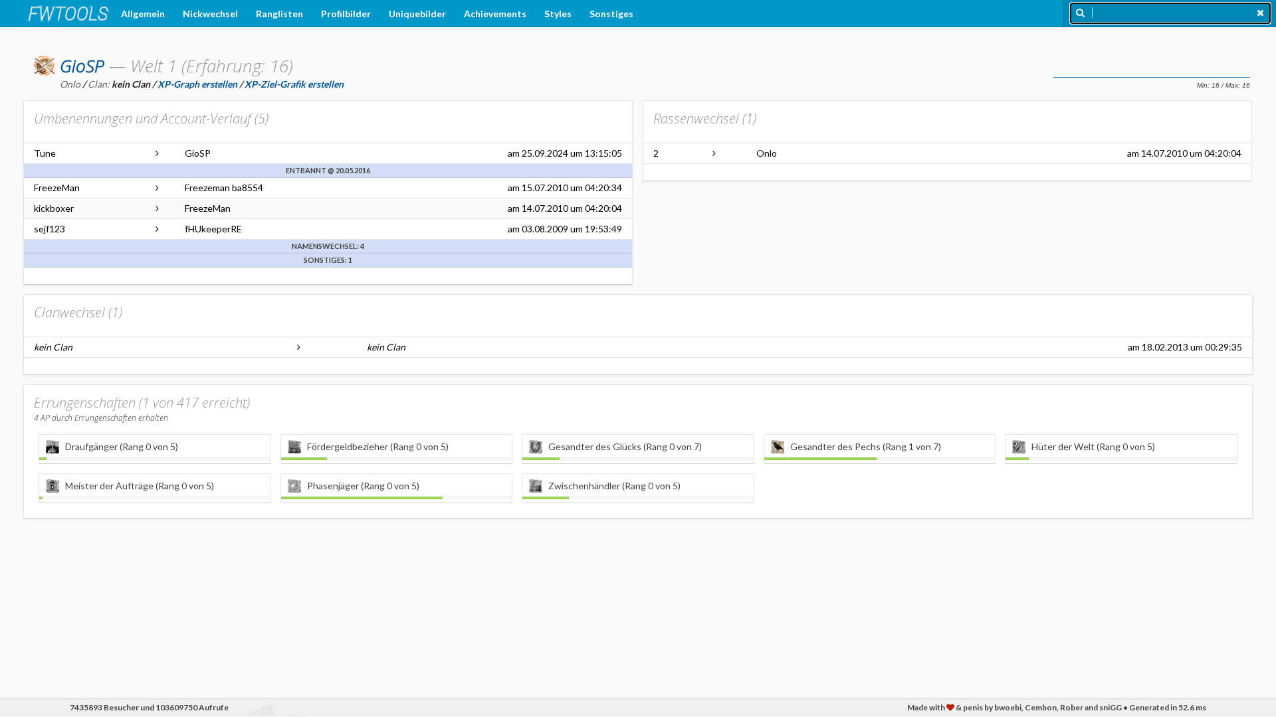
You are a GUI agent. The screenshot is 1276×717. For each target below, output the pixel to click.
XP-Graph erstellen (197, 84)
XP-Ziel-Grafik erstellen (294, 84)
